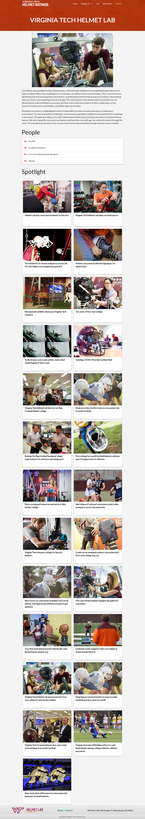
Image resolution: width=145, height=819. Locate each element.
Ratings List (87, 3)
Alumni (29, 160)
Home (75, 4)
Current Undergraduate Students (41, 154)
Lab (98, 4)
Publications (107, 4)
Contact (118, 4)
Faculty (29, 141)
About (60, 810)
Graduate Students (35, 147)
